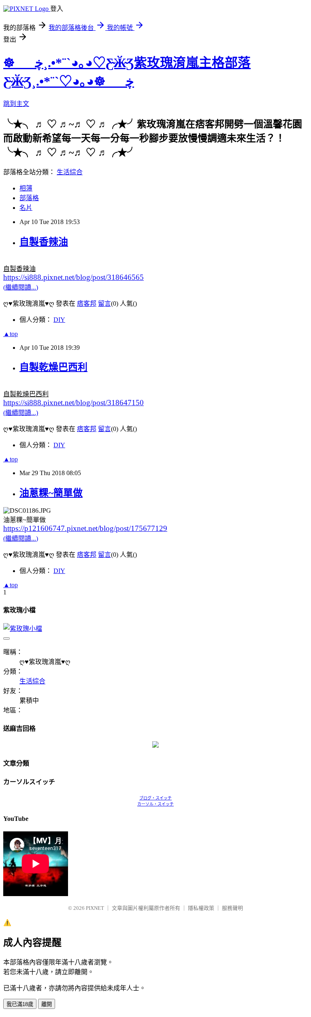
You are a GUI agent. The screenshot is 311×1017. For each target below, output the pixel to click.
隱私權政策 (201, 908)
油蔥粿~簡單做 (51, 493)
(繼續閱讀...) (20, 287)
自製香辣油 (43, 242)
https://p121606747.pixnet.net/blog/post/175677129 (85, 528)
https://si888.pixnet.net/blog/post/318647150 (73, 402)
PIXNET (95, 908)
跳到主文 (16, 103)
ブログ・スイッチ (155, 798)
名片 (25, 207)
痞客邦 (86, 303)
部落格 (29, 198)
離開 (46, 1004)
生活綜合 (70, 172)
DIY (59, 319)
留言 (104, 303)
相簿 (25, 188)
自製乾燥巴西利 (53, 367)
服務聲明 (232, 908)
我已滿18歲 (19, 1004)
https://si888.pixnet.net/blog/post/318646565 (73, 277)
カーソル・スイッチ (155, 804)
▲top (10, 333)
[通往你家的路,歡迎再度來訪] (155, 745)
